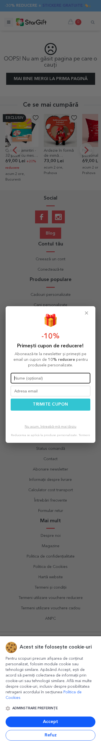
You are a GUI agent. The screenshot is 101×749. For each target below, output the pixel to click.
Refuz (51, 735)
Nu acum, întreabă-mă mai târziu (50, 427)
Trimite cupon (50, 404)
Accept (50, 722)
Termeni (84, 435)
